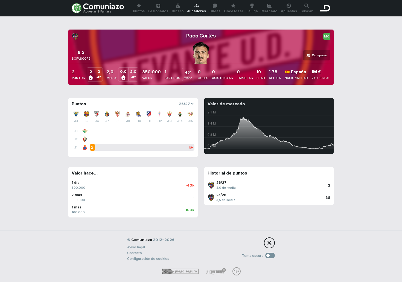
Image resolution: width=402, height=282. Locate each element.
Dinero (177, 11)
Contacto (134, 253)
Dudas (214, 11)
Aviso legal (136, 247)
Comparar (319, 55)
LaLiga (252, 11)
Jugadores (196, 11)
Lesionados (158, 11)
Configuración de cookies (148, 259)
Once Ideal (233, 11)
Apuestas (289, 11)
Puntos (139, 11)
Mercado (269, 11)
